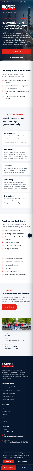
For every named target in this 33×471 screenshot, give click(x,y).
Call (25, 467)
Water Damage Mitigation (9, 387)
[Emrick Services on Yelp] (30, 2)
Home (3, 12)
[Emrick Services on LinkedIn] (27, 2)
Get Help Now (16, 51)
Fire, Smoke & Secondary (9, 393)
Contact (4, 421)
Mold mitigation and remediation (14, 234)
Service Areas (12, 12)
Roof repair (8, 268)
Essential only (22, 461)
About (3, 408)
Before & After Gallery (8, 400)
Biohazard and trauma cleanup (14, 259)
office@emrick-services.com (11, 2)
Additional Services (7, 396)
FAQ (3, 418)
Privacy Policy (21, 457)
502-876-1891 (9, 335)
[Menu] (29, 7)
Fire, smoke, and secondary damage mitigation (16, 238)
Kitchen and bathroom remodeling (15, 275)
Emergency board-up (11, 249)
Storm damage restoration (13, 245)
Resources (5, 415)
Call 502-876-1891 (16, 58)
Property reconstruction (12, 271)
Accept (8, 461)
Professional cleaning (11, 265)
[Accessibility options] (30, 235)
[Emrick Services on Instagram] (24, 2)
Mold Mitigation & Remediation (11, 390)
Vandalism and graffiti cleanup (14, 262)
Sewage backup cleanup (12, 242)
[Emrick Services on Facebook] (21, 2)
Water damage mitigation (12, 231)
